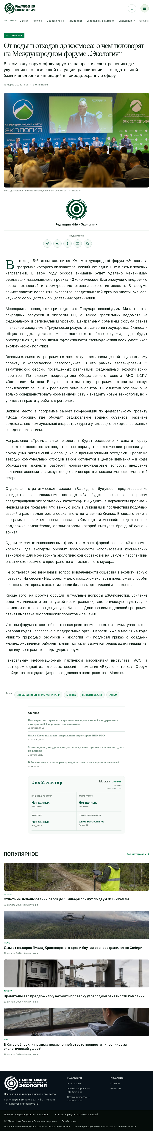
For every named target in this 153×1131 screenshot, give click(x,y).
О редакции (74, 1083)
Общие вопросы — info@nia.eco (78, 1090)
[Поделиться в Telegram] (47, 243)
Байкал (24, 20)
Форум (113, 694)
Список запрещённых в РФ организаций (76, 1114)
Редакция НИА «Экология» (76, 224)
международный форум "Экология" (38, 694)
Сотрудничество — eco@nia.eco (78, 1098)
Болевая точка (56, 20)
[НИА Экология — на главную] (20, 8)
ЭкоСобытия (14, 35)
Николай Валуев (92, 694)
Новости (115, 1088)
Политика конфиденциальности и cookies (26, 1114)
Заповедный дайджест (100, 20)
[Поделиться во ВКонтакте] (57, 243)
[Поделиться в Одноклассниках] (67, 243)
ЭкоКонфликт (127, 20)
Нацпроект (75, 20)
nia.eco (74, 1121)
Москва (71, 694)
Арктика (38, 20)
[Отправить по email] (78, 243)
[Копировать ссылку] (88, 243)
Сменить (116, 781)
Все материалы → (138, 853)
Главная (115, 1083)
